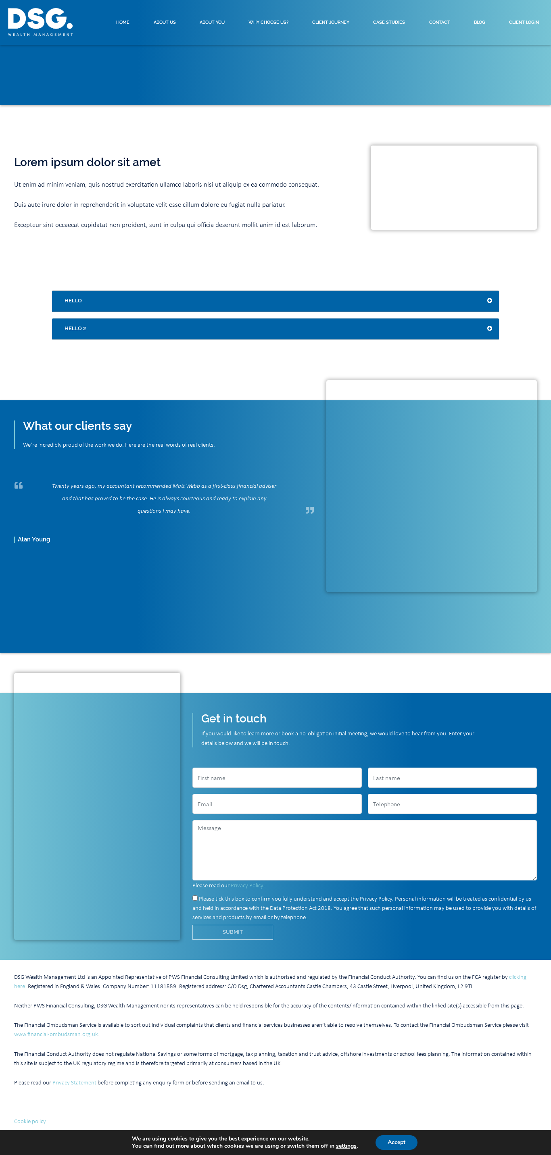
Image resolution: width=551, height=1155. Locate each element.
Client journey (330, 22)
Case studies (389, 22)
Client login (524, 22)
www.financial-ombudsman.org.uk (56, 1034)
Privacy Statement (74, 1082)
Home (122, 22)
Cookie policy (30, 1121)
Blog (479, 22)
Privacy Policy (247, 885)
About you (212, 22)
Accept (396, 1142)
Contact (439, 22)
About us (165, 22)
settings (346, 1146)
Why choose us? (268, 22)
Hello (73, 301)
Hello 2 (75, 328)
